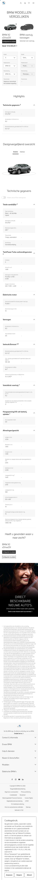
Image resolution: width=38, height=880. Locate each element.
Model (5, 54)
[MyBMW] (21, 3)
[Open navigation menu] (33, 3)
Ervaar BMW (7, 744)
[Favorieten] (29, 3)
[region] (19, 168)
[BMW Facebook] (12, 779)
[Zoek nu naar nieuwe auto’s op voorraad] (19, 590)
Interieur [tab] (22, 152)
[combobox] (10, 57)
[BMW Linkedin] (22, 779)
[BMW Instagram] (15, 779)
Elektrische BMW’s (9, 771)
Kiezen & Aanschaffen (10, 758)
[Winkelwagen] (25, 3)
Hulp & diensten (8, 751)
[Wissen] (16, 24)
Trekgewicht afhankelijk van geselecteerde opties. (16, 709)
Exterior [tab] (15, 152)
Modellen (5, 765)
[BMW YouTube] (19, 779)
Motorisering (7, 71)
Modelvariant (7, 62)
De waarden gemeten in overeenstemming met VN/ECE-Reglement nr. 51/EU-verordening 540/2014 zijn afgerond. (17, 717)
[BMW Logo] (3, 3)
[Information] (16, 46)
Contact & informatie (10, 737)
